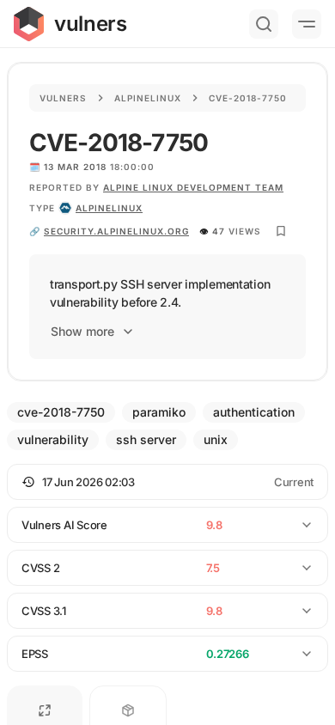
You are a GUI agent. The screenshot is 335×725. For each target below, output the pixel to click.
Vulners (63, 98)
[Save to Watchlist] (280, 231)
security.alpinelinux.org (116, 231)
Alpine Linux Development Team (193, 187)
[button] (167, 482)
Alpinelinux (147, 98)
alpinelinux (109, 208)
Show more (82, 331)
